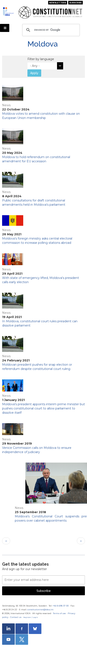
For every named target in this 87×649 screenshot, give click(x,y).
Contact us (15, 617)
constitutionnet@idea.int (40, 609)
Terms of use (59, 613)
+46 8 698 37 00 (61, 605)
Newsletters (57, 2)
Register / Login (30, 617)
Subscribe (75, 2)
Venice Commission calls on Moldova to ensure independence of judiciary (36, 450)
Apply (34, 73)
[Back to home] (9, 11)
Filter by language (40, 59)
